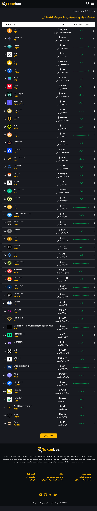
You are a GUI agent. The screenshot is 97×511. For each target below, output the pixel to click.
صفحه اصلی (86, 474)
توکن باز (92, 11)
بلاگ (61, 474)
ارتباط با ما (31, 474)
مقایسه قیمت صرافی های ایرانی (51, 480)
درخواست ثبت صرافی (55, 477)
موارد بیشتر (48, 435)
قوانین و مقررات (85, 477)
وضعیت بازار (30, 477)
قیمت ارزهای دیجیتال (83, 480)
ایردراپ (32, 480)
